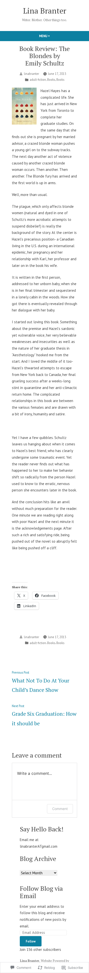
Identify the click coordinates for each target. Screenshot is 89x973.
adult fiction (38, 79)
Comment (60, 809)
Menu (53, 36)
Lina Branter (44, 11)
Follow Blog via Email (41, 892)
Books (51, 79)
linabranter (31, 74)
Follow (31, 941)
